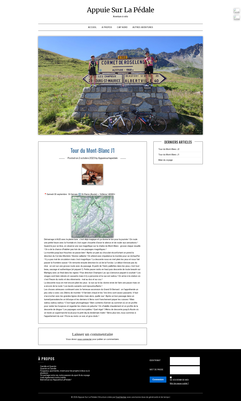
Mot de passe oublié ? (179, 383)
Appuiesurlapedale (108, 158)
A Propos (107, 27)
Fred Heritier (121, 397)
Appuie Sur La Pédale (120, 10)
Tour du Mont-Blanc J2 (168, 149)
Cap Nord (122, 27)
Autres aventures (142, 27)
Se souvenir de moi (179, 380)
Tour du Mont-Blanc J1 (168, 154)
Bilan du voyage (165, 160)
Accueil (92, 27)
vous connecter (84, 339)
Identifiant (155, 360)
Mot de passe (156, 369)
